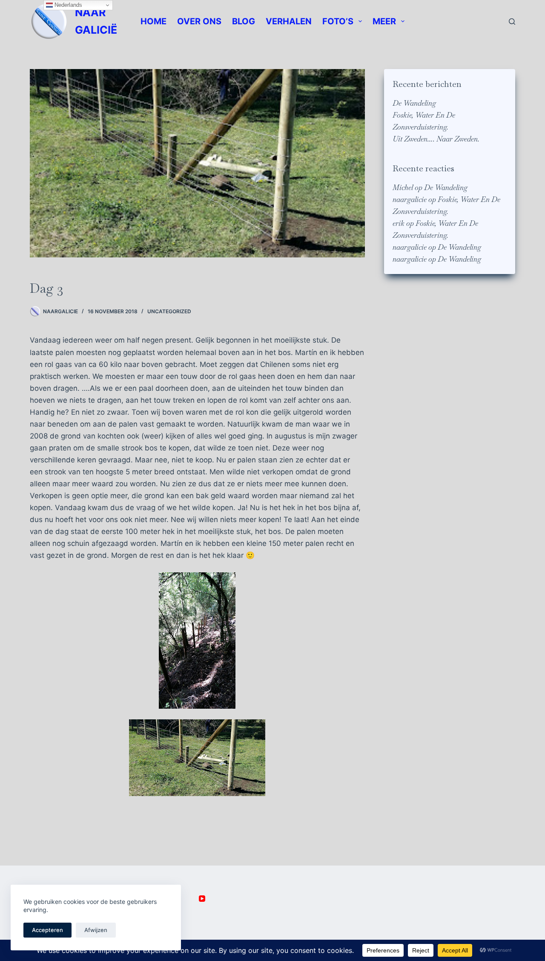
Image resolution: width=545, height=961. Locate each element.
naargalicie (410, 199)
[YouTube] (202, 898)
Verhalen (289, 21)
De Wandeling (414, 103)
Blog (243, 21)
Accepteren (47, 929)
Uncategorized (169, 311)
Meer (384, 21)
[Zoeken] (512, 21)
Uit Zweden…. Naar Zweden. (436, 139)
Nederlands (67, 5)
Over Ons (199, 21)
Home (153, 21)
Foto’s (337, 21)
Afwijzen (95, 929)
